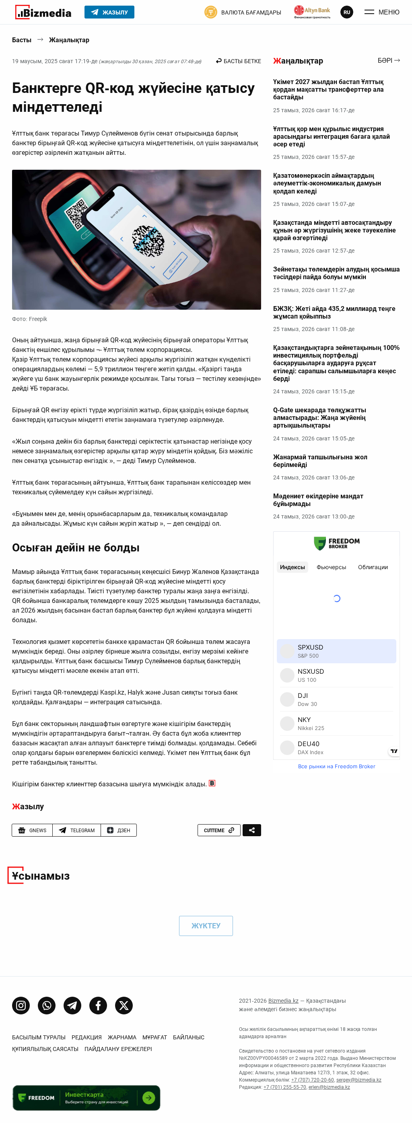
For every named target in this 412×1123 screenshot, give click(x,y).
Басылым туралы (39, 1037)
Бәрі (385, 61)
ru (347, 12)
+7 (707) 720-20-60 (312, 1080)
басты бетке (242, 61)
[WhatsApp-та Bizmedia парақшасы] (47, 1005)
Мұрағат (154, 1037)
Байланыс (188, 1037)
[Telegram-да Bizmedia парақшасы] (72, 1005)
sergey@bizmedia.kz (358, 1080)
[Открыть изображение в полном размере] (136, 240)
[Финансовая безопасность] (312, 12)
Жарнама (122, 1037)
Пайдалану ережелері (118, 1049)
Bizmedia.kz (283, 1001)
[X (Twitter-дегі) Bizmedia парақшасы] (124, 1005)
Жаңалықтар (69, 40)
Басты (21, 40)
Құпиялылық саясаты (45, 1049)
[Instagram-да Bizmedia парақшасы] (21, 1005)
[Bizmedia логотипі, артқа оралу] (43, 12)
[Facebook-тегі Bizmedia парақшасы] (98, 1005)
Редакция (87, 1037)
